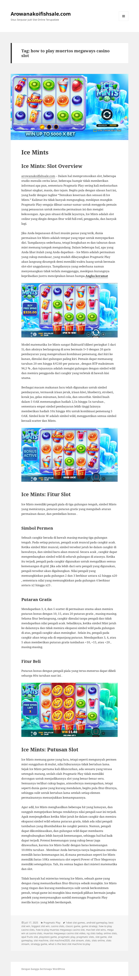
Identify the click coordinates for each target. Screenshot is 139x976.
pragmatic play (66, 936)
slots (87, 940)
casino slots (57, 926)
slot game (101, 936)
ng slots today (94, 933)
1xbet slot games (75, 922)
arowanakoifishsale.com (38, 176)
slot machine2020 (60, 940)
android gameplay (96, 922)
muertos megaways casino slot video (64, 933)
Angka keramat (96, 276)
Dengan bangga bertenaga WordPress (43, 969)
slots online (98, 940)
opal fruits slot (29, 936)
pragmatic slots (85, 936)
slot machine (41, 940)
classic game (73, 926)
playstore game (48, 936)
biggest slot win (41, 926)
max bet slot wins (96, 929)
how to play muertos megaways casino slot (60, 929)
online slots (110, 933)
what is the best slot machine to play (69, 944)
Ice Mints (34, 152)
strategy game (39, 944)
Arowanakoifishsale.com (41, 13)
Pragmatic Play (52, 922)
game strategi (89, 926)
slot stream (77, 940)
